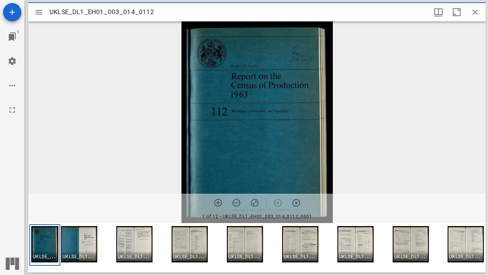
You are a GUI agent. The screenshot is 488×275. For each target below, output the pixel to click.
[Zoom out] (236, 203)
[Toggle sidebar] (39, 12)
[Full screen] (12, 110)
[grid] (257, 248)
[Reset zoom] (255, 203)
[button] (44, 245)
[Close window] (475, 12)
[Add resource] (12, 12)
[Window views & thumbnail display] (438, 12)
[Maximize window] (457, 12)
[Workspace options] (12, 85)
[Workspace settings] (12, 61)
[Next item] (296, 203)
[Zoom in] (218, 203)
